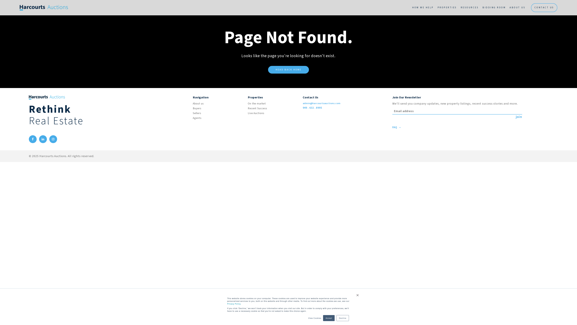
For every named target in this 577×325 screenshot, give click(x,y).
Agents (197, 118)
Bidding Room (494, 7)
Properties (447, 7)
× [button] (357, 294)
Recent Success (257, 108)
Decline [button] (342, 318)
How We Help (423, 7)
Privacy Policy (234, 303)
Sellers (197, 113)
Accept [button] (329, 318)
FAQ (394, 127)
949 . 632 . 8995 (312, 108)
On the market (257, 103)
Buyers (197, 108)
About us (198, 103)
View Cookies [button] (314, 318)
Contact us (544, 7)
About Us (517, 7)
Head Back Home (288, 69)
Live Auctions (256, 113)
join (519, 117)
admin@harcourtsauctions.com (322, 103)
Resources (470, 7)
